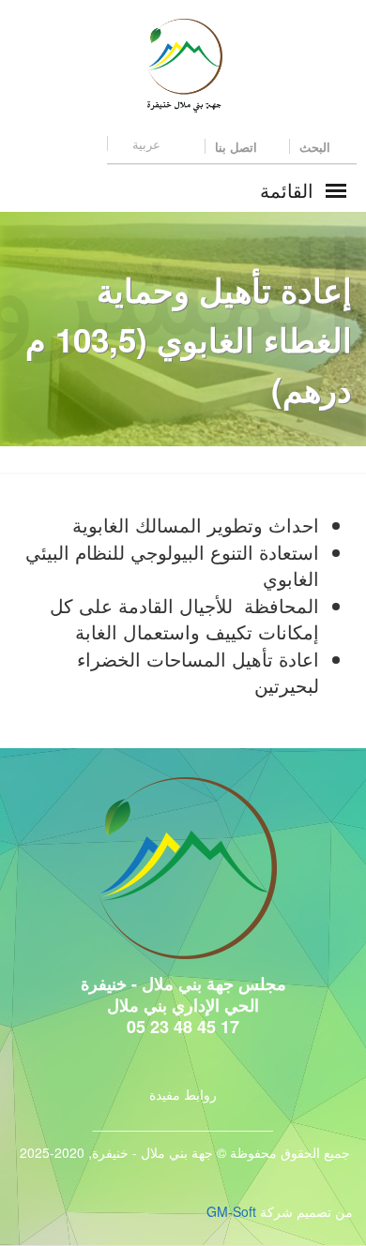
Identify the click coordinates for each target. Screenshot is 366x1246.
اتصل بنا (238, 147)
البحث (316, 147)
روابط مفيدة (183, 1094)
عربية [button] (146, 144)
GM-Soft (231, 1211)
